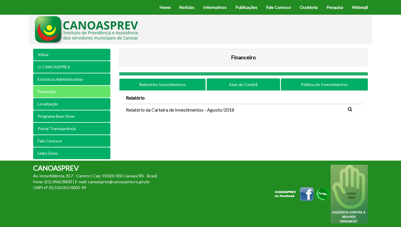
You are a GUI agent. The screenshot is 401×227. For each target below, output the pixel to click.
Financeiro (47, 91)
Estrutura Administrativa (60, 79)
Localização (48, 103)
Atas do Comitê (243, 84)
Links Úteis (48, 153)
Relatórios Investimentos (162, 84)
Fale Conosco (50, 140)
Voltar (43, 54)
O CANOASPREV (54, 66)
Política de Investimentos (324, 84)
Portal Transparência (57, 128)
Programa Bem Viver (56, 116)
